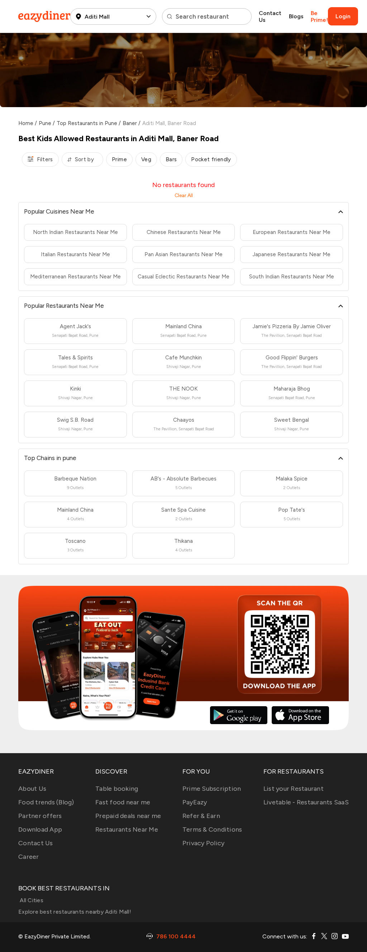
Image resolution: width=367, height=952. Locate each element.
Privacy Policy (203, 843)
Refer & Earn (201, 816)
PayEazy (194, 802)
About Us (32, 789)
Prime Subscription (211, 789)
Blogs (296, 16)
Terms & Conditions (212, 829)
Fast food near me (122, 802)
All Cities (30, 900)
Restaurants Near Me (126, 829)
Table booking (116, 789)
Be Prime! (319, 16)
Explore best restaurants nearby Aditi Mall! (74, 911)
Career (28, 857)
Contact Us (270, 16)
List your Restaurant (293, 789)
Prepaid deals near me (128, 816)
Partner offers (40, 816)
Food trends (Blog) (46, 802)
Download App (40, 829)
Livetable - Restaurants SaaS (306, 802)
